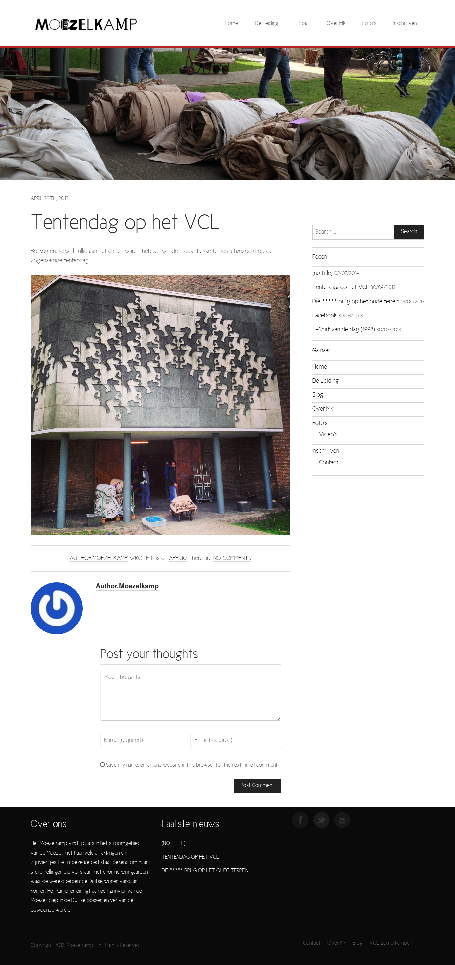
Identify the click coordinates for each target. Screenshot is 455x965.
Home (231, 23)
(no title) (322, 273)
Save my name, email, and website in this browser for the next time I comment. (192, 765)
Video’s (328, 435)
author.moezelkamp (99, 558)
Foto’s (369, 23)
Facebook (324, 316)
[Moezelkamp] (86, 24)
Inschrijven (405, 23)
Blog (303, 23)
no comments (232, 558)
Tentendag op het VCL (340, 287)
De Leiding (266, 23)
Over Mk (336, 23)
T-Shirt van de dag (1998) (343, 330)
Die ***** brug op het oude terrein (355, 302)
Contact (328, 463)
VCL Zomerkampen (390, 943)
